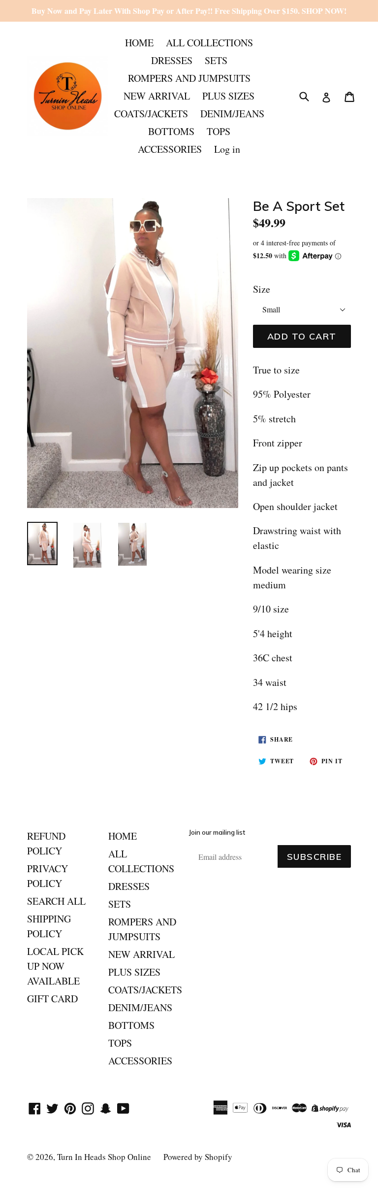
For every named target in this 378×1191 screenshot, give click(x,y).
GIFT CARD (52, 998)
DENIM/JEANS (232, 113)
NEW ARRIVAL (157, 95)
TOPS (218, 131)
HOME (139, 42)
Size (261, 289)
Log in (227, 149)
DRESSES (171, 60)
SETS (216, 60)
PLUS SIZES (228, 95)
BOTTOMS (171, 131)
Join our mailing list (217, 832)
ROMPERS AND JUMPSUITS (189, 78)
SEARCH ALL (56, 901)
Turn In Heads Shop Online (104, 1156)
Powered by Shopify (197, 1156)
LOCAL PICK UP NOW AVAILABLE (55, 966)
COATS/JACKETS (151, 113)
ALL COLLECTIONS (209, 42)
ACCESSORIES (170, 149)
